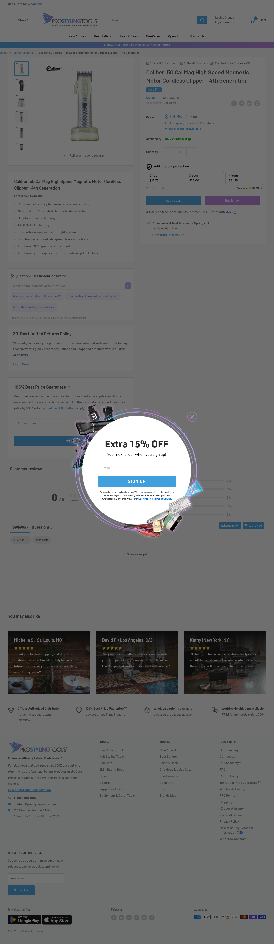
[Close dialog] (192, 417)
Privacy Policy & (144, 499)
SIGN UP (137, 481)
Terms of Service (162, 499)
